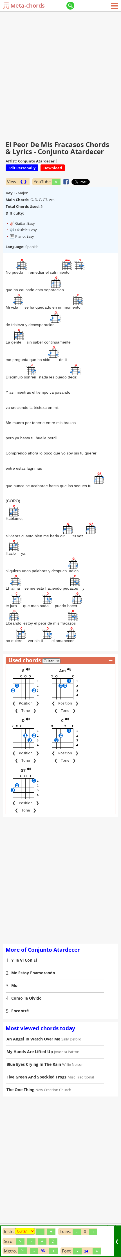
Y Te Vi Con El (24, 960)
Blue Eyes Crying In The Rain (33, 1064)
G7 (23, 770)
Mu (14, 985)
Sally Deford (71, 1039)
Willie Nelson (73, 1064)
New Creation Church (53, 1089)
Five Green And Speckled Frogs (36, 1077)
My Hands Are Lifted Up (29, 1051)
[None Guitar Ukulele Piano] (25, 1231)
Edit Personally (21, 167)
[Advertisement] (60, 74)
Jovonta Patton (66, 1051)
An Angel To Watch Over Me (33, 1039)
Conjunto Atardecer (36, 161)
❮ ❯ (23, 181)
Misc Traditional (81, 1077)
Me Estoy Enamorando (33, 972)
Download (52, 167)
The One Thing (20, 1089)
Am (62, 670)
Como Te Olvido (26, 998)
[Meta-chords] (6, 5)
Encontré (20, 1010)
